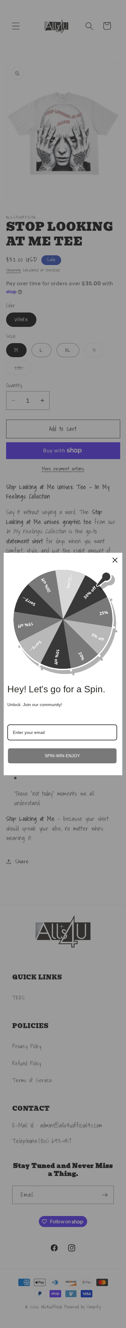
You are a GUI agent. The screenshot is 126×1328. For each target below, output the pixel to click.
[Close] (115, 560)
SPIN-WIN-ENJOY (62, 755)
